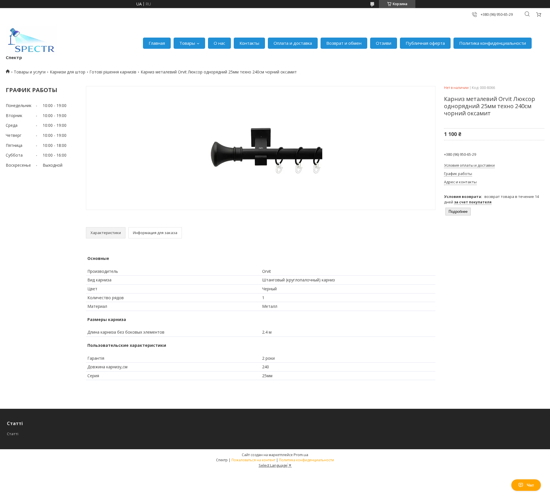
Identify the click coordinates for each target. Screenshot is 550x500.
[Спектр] (31, 40)
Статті (12, 433)
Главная (157, 43)
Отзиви (383, 43)
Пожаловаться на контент (253, 460)
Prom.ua (301, 454)
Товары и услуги (30, 72)
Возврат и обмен (344, 43)
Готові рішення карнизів (112, 72)
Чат (530, 485)
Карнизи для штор (67, 72)
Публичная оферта (425, 43)
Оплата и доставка (293, 43)
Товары (187, 43)
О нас (219, 43)
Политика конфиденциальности (492, 43)
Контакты (249, 43)
